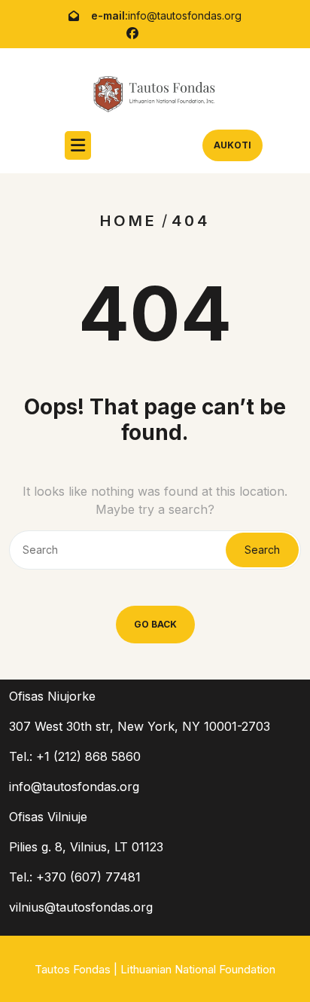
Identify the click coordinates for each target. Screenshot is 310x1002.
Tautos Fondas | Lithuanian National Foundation (155, 969)
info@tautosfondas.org (185, 15)
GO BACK (155, 624)
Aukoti (232, 145)
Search (262, 549)
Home (128, 221)
